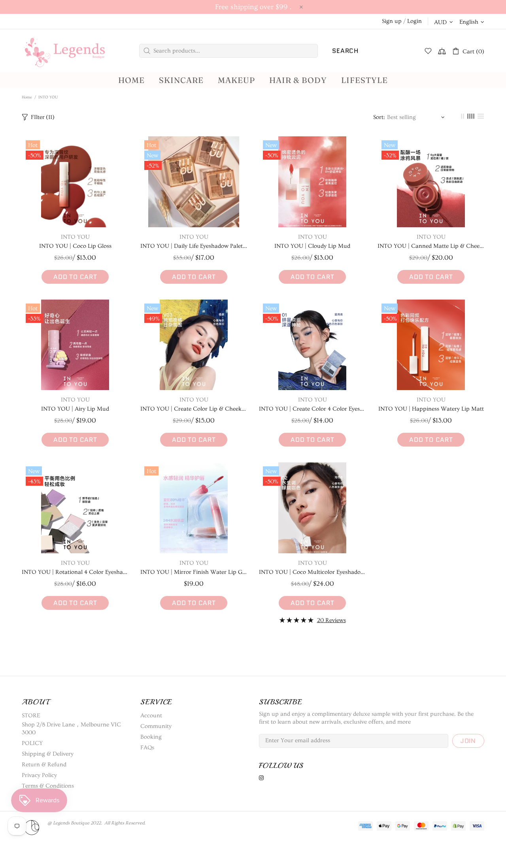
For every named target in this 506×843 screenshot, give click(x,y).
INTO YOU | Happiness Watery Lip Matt (431, 408)
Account (151, 715)
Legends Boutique (71, 51)
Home (27, 97)
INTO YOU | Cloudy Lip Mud (312, 246)
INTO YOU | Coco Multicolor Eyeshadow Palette (312, 572)
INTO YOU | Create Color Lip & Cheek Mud (193, 408)
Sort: (379, 117)
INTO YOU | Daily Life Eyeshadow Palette (193, 246)
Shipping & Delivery (48, 754)
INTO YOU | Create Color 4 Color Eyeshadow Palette (312, 408)
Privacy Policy (39, 775)
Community (156, 726)
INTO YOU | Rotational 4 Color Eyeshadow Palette (75, 572)
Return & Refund (44, 764)
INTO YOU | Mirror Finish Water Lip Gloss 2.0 (193, 572)
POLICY (32, 743)
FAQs (147, 747)
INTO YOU (75, 237)
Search (345, 50)
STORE (31, 715)
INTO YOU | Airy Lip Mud (75, 408)
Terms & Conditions (48, 786)
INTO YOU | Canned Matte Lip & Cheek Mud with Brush (431, 246)
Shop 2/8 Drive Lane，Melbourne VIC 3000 (71, 728)
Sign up (392, 21)
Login (414, 21)
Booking (151, 737)
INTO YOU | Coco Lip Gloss (75, 246)
